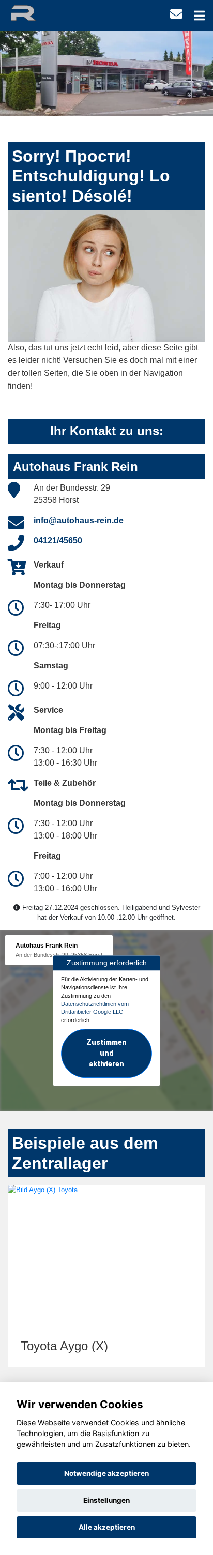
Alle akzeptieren (107, 1527)
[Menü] (199, 15)
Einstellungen (106, 1500)
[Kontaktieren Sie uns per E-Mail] (176, 14)
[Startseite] (32, 12)
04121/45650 (58, 540)
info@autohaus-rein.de (79, 520)
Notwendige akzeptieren (106, 1473)
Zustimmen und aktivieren (106, 1053)
